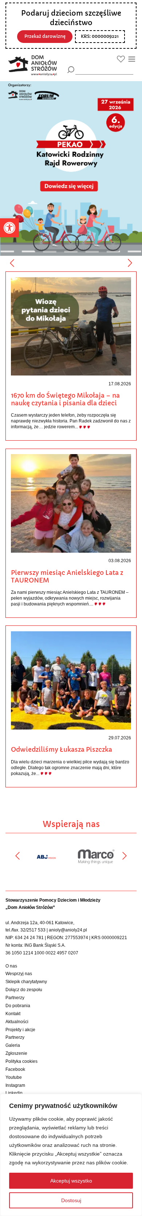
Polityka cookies (21, 1061)
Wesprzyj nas (18, 973)
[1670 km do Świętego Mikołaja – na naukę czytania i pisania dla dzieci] (71, 326)
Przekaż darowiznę (45, 36)
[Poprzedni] (12, 263)
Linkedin (14, 1093)
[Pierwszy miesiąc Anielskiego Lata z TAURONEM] (71, 503)
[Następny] (130, 263)
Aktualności (16, 1022)
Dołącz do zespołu (23, 989)
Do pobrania (17, 1006)
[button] (9, 227)
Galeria (12, 1045)
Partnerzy (14, 998)
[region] (71, 1155)
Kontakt (12, 1014)
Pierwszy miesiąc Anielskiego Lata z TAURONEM (67, 576)
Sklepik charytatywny (26, 981)
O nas (11, 966)
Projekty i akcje (20, 1030)
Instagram (15, 1085)
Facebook (15, 1069)
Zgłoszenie (16, 1053)
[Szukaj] (70, 69)
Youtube (13, 1077)
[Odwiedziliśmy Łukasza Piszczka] (71, 680)
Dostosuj (71, 1200)
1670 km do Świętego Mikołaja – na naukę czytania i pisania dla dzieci (65, 399)
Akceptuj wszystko (71, 1181)
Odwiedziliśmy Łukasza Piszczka (61, 750)
